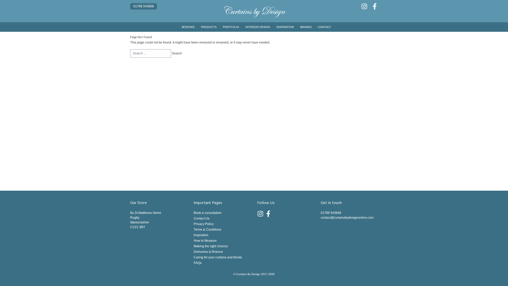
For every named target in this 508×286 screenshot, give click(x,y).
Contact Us (201, 218)
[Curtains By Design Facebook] (374, 6)
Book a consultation (207, 212)
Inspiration (285, 27)
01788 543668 (143, 6)
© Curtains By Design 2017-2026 (254, 274)
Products (208, 27)
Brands (306, 27)
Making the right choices (211, 246)
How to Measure (205, 240)
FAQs (198, 263)
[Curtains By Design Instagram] (364, 6)
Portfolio (231, 27)
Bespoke (188, 27)
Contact (324, 27)
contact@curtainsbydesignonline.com (347, 217)
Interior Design (257, 27)
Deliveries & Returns (208, 251)
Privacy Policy (204, 224)
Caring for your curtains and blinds (218, 257)
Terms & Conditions (207, 229)
